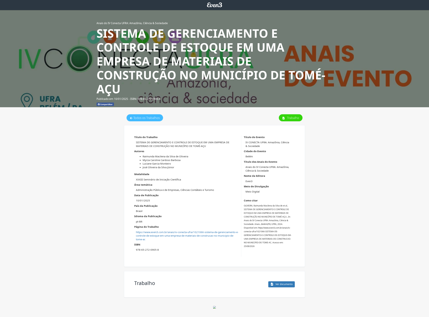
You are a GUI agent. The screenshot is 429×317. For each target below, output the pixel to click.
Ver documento (284, 284)
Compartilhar (106, 104)
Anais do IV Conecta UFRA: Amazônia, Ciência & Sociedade (132, 23)
